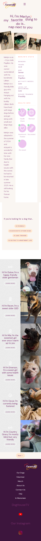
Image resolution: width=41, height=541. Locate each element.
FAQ (20, 494)
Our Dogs (20, 473)
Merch (20, 481)
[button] (24, 5)
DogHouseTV (20, 505)
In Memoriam (20, 498)
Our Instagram (20, 523)
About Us (20, 485)
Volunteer (20, 477)
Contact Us (20, 490)
